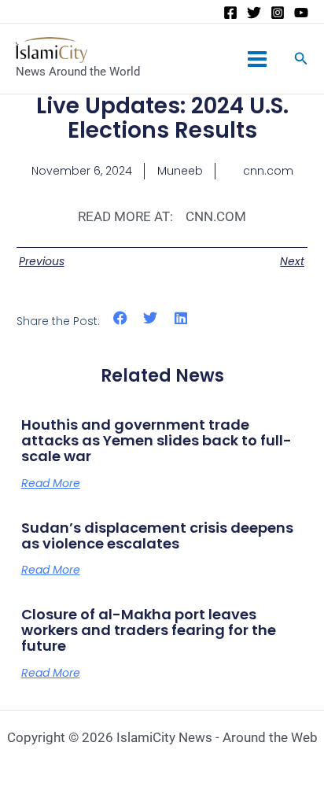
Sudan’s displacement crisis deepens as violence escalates (157, 535)
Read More (50, 483)
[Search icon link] (301, 60)
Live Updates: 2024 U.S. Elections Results (162, 118)
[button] (121, 318)
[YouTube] (301, 13)
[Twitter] (254, 13)
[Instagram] (278, 13)
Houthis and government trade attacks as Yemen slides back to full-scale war (156, 440)
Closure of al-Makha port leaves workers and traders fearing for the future (148, 629)
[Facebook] (230, 13)
